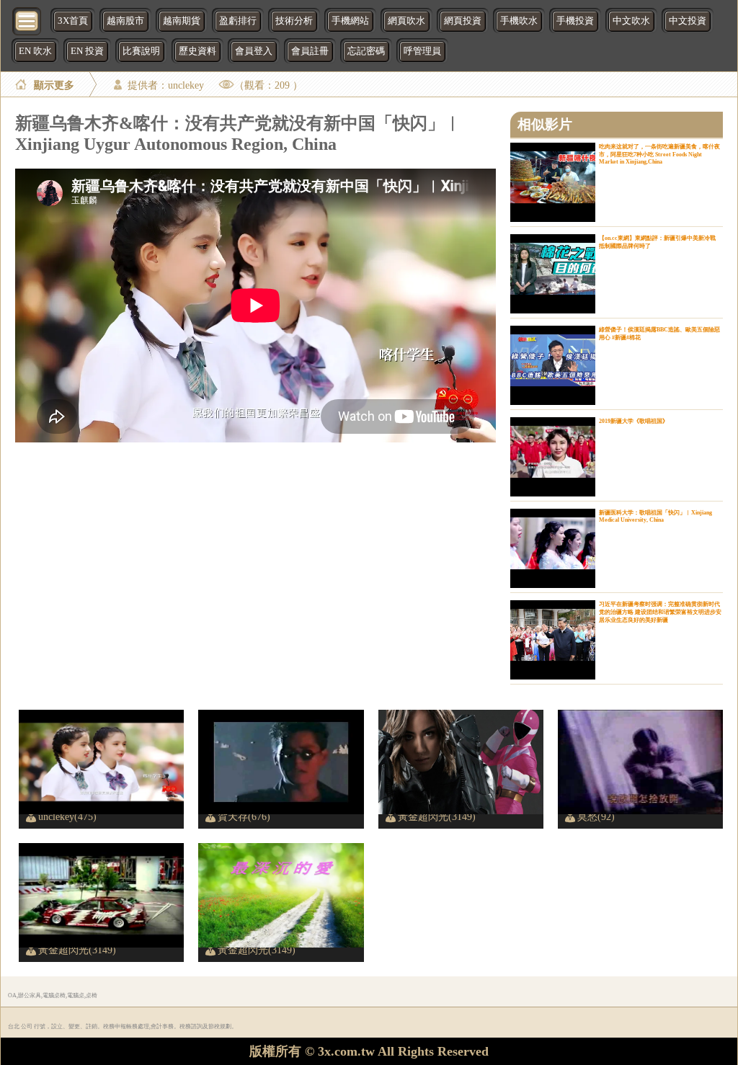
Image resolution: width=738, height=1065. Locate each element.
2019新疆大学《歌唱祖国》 (633, 421)
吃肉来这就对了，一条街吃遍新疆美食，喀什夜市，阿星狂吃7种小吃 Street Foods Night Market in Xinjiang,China (659, 154)
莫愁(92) (596, 816)
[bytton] (27, 20)
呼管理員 (422, 51)
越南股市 (125, 21)
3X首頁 (73, 21)
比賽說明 (141, 51)
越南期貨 (181, 21)
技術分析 (294, 21)
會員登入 (253, 51)
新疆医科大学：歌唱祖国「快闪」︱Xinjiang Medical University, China (655, 516)
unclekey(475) (67, 816)
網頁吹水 (406, 21)
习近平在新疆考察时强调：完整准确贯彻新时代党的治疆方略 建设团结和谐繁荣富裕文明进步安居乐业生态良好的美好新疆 (660, 612)
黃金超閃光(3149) (437, 816)
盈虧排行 (238, 21)
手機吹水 (519, 21)
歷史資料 (197, 51)
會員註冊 (310, 51)
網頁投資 (462, 21)
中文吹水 (631, 21)
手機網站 (350, 21)
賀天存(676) (244, 816)
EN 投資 (87, 51)
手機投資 (575, 21)
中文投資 (687, 21)
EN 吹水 (35, 51)
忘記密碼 (366, 51)
